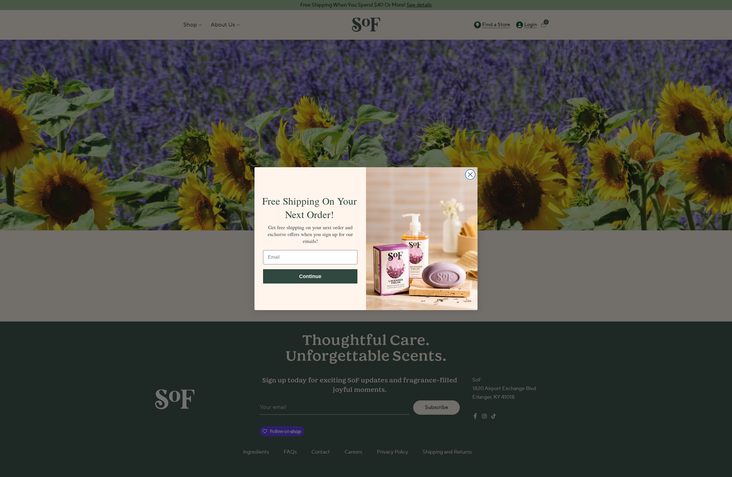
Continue (310, 276)
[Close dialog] (470, 174)
